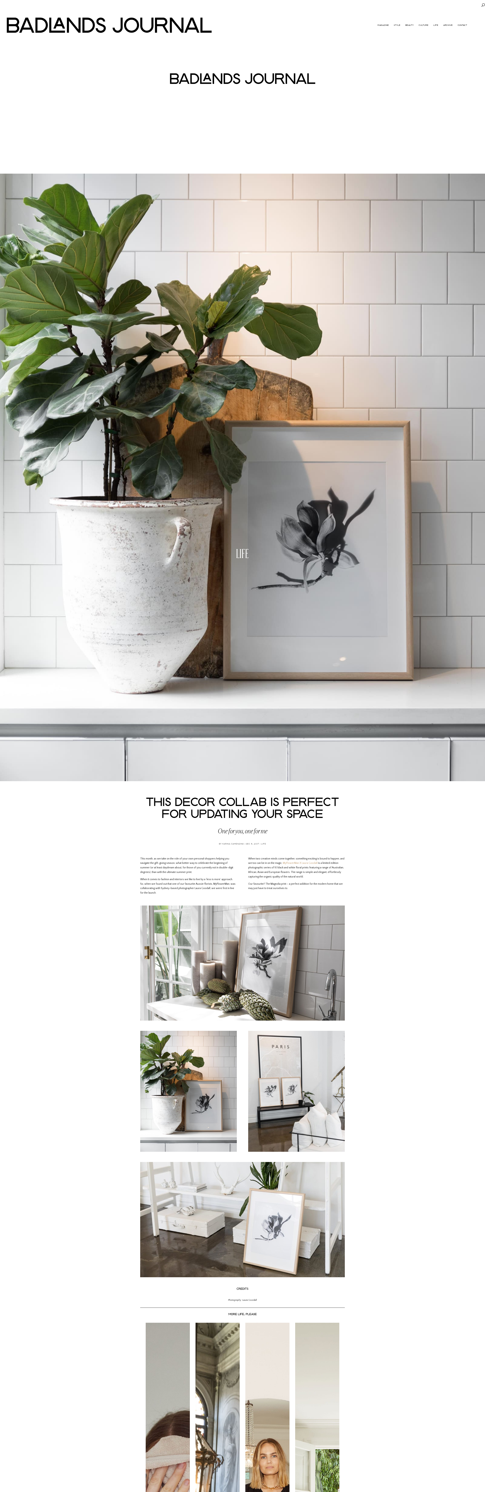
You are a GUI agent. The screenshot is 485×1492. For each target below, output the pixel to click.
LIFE (435, 25)
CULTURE (424, 25)
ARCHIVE (448, 25)
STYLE (397, 25)
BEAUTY (409, 25)
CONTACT (462, 25)
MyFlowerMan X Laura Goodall (300, 863)
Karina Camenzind (233, 844)
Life (242, 551)
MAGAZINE (383, 25)
